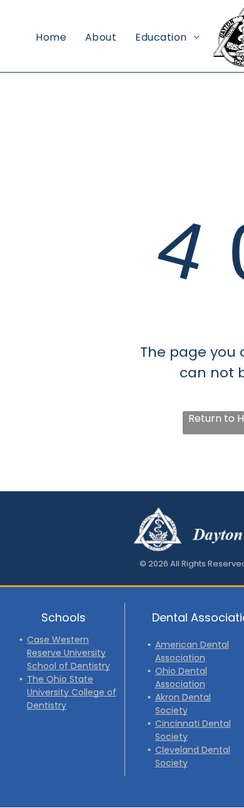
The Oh (43, 679)
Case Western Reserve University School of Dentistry (68, 652)
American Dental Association (192, 651)
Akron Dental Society (183, 704)
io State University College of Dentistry (71, 692)
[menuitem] (51, 37)
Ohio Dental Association (181, 677)
